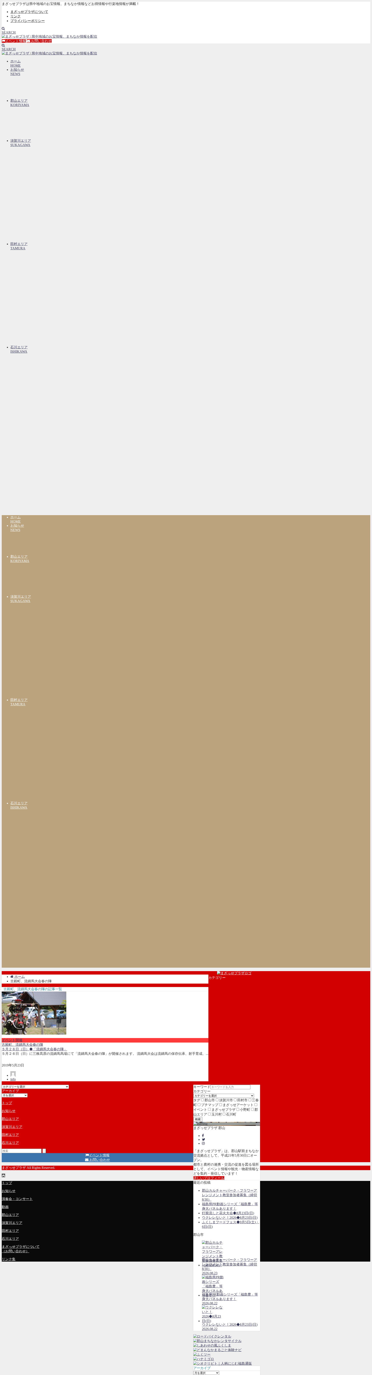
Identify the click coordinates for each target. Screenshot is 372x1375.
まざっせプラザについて (29, 12)
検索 (198, 1119)
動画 (5, 1207)
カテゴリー (202, 1091)
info (13, 1079)
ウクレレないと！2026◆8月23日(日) (229, 1217)
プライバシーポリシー (27, 21)
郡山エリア (10, 1119)
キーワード (202, 1087)
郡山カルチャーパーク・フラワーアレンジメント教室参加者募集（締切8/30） (229, 1195)
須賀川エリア (12, 1127)
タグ (196, 1100)
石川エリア (10, 1143)
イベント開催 (12, 1040)
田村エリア (10, 1135)
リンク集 (9, 1259)
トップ (7, 1103)
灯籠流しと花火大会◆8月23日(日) (228, 1213)
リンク (15, 16)
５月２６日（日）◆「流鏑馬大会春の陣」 (34, 1049)
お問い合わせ (41, 41)
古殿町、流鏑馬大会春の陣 (22, 1044)
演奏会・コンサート (17, 1199)
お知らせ (9, 1111)
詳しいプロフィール (208, 1178)
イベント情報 (15, 41)
